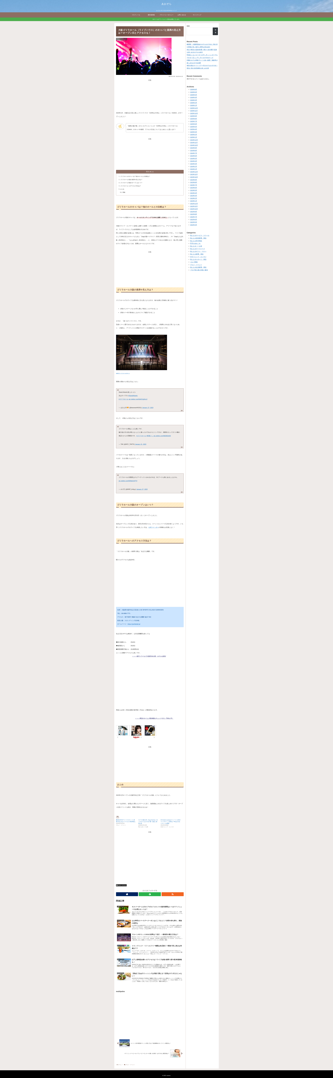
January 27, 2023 (147, 407)
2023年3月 (193, 196)
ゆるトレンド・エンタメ (198, 257)
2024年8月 (193, 150)
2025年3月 (193, 132)
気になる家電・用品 (196, 254)
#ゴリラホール (123, 399)
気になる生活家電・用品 (198, 267)
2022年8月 (193, 214)
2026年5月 (193, 95)
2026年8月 (193, 89)
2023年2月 (193, 198)
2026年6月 (193, 92)
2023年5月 (193, 190)
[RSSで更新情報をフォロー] (173, 894)
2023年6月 (193, 188)
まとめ (122, 189)
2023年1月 (193, 201)
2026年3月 (193, 100)
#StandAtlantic (133, 395)
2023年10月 (194, 177)
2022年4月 (193, 225)
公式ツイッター (153, 527)
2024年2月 (193, 166)
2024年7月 (193, 153)
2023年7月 (193, 185)
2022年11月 (194, 206)
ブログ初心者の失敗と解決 (199, 270)
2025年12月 (194, 108)
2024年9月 (193, 148)
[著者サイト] (127, 894)
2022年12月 (194, 203)
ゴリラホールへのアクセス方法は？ (130, 186)
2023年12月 (194, 172)
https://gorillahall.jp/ (134, 624)
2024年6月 (193, 156)
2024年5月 (193, 158)
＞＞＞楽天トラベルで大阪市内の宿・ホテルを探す (149, 656)
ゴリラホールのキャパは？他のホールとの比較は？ (135, 176)
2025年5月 (193, 127)
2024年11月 (194, 142)
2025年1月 (193, 137)
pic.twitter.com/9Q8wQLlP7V (128, 481)
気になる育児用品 (196, 241)
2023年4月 (193, 193)
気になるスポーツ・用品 (198, 259)
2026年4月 (193, 97)
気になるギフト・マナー (198, 251)
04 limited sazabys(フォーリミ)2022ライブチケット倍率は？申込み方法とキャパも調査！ (170, 821)
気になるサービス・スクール (199, 235)
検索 (188, 26)
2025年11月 (194, 111)
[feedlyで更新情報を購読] (150, 894)
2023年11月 (194, 174)
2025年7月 (193, 121)
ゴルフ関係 (194, 262)
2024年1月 (193, 169)
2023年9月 (193, 180)
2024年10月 (194, 145)
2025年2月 (193, 134)
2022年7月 (193, 217)
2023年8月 (193, 182)
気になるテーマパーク (197, 249)
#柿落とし (149, 436)
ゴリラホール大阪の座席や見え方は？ (131, 179)
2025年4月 (193, 129)
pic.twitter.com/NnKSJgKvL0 (138, 399)
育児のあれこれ (195, 243)
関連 (124, 192)
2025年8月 (193, 119)
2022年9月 (193, 211)
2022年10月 (194, 209)
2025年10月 (194, 113)
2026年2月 (193, 103)
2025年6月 (193, 124)
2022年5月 (193, 222)
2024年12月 (194, 140)
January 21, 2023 (140, 444)
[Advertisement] (150, 94)
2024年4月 (193, 161)
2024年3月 (193, 164)
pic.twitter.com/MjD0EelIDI (162, 436)
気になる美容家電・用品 (198, 238)
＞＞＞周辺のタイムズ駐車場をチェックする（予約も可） (154, 718)
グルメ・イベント (122, 885)
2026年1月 (193, 105)
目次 (147, 171)
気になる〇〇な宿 (196, 246)
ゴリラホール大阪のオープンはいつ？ (131, 182)
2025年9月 (193, 116)
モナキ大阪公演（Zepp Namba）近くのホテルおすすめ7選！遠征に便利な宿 (148, 821)
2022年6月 (193, 219)
